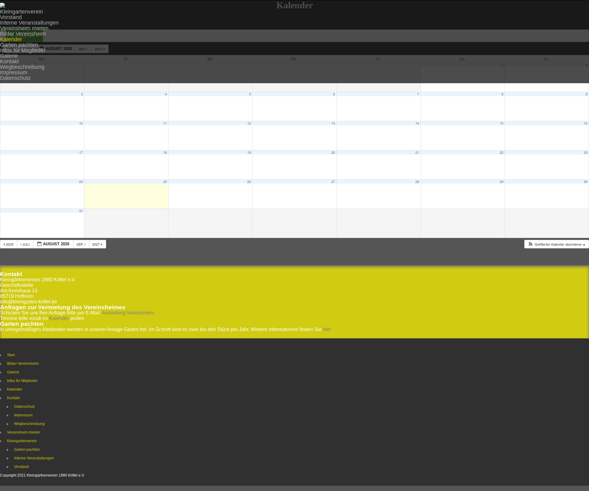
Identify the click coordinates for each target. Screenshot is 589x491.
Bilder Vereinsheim (23, 34)
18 (165, 152)
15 (501, 123)
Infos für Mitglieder (22, 50)
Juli (25, 244)
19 (249, 152)
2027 (96, 244)
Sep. (80, 244)
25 (165, 181)
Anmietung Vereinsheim (128, 312)
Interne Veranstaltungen (29, 23)
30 (585, 181)
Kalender (11, 39)
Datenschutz (15, 78)
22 (501, 152)
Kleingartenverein (21, 12)
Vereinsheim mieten (24, 28)
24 (81, 181)
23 (585, 152)
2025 (9, 244)
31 (81, 210)
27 (333, 181)
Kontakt (9, 61)
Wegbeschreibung (22, 67)
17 (81, 152)
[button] (556, 244)
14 (417, 123)
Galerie (9, 56)
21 (417, 152)
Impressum (13, 72)
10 (81, 123)
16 (585, 123)
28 (417, 181)
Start (11, 355)
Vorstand (11, 17)
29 (501, 181)
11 (165, 123)
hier (327, 329)
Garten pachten (19, 45)
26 (249, 181)
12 (249, 123)
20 (333, 152)
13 (333, 123)
